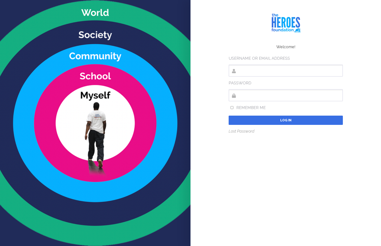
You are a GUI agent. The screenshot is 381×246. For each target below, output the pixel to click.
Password (240, 83)
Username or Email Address (259, 58)
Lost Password (241, 131)
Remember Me (250, 107)
